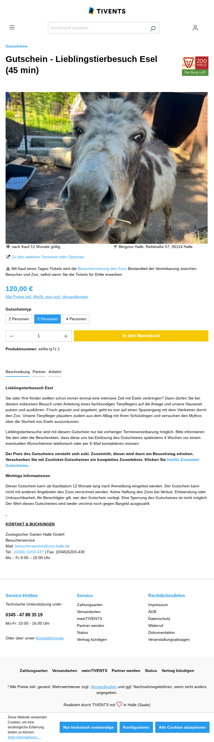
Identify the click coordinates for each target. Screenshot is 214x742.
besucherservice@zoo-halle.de (42, 546)
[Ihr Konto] (195, 28)
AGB (152, 611)
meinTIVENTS (89, 618)
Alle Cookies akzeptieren (182, 727)
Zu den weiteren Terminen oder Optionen (48, 257)
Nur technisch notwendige (88, 727)
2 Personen (19, 319)
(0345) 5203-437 (29, 552)
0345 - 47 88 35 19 (24, 614)
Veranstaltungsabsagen (169, 639)
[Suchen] (152, 27)
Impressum (158, 604)
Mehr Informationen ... (24, 737)
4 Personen (76, 319)
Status (82, 632)
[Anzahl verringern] (11, 336)
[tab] (18, 372)
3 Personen (47, 319)
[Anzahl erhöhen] (66, 336)
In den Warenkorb (141, 335)
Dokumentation (161, 632)
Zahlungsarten (90, 604)
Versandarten (89, 611)
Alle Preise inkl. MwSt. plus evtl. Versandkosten (47, 296)
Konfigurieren (136, 727)
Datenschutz (159, 618)
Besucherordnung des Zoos (102, 268)
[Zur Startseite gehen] (107, 10)
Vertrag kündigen (92, 639)
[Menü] (12, 27)
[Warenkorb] (205, 25)
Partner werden (90, 625)
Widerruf (155, 625)
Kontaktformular (50, 638)
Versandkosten (104, 686)
